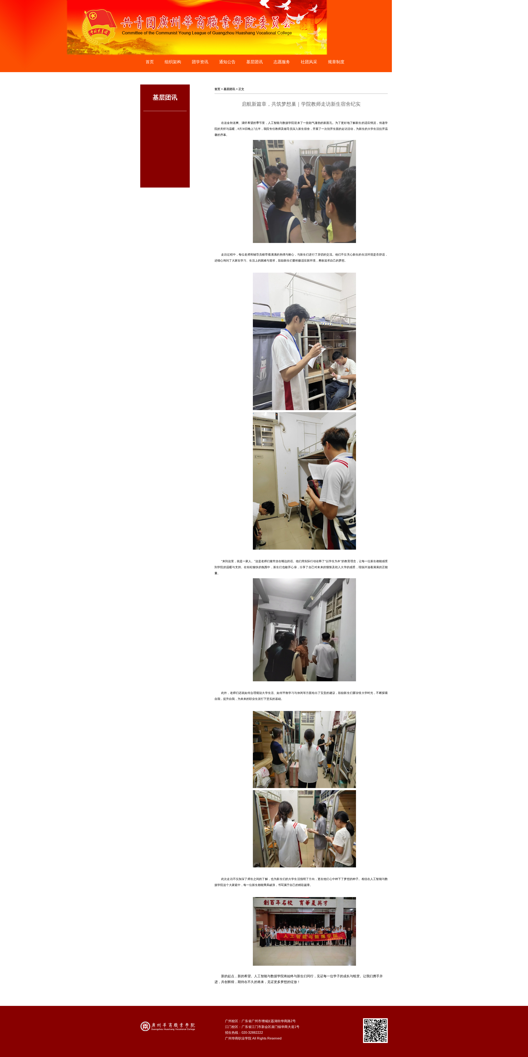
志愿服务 (281, 62)
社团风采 (309, 62)
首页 (150, 62)
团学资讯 (200, 62)
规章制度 (336, 62)
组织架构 (173, 62)
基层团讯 (254, 62)
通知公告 (227, 62)
